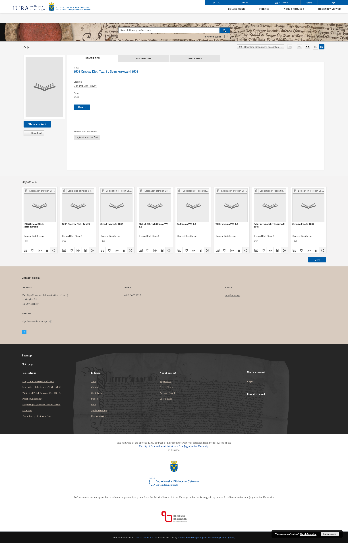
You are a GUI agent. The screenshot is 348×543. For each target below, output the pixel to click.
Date (93, 404)
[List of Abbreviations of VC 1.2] (155, 205)
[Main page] (212, 8)
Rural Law (27, 410)
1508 (76, 97)
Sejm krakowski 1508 (111, 224)
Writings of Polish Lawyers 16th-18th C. (41, 393)
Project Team (166, 387)
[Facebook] (24, 331)
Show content (37, 124)
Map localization (99, 416)
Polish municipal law (32, 398)
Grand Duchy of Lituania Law (36, 416)
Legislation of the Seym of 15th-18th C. (41, 387)
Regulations (165, 381)
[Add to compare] (289, 47)
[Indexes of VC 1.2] (193, 205)
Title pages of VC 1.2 (227, 224)
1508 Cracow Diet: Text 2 (76, 224)
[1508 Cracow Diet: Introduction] (39, 205)
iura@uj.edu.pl (232, 295)
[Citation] (307, 47)
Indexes (264, 9)
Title (93, 381)
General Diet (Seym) (85, 85)
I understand (329, 534)
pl (219, 2)
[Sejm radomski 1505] (308, 205)
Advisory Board (167, 393)
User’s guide (166, 398)
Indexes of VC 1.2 (186, 224)
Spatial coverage (99, 410)
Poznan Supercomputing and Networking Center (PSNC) (206, 537)
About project (294, 9)
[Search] (224, 30)
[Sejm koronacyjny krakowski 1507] (270, 205)
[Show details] (53, 250)
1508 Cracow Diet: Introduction (34, 225)
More (317, 259)
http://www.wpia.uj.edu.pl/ (35, 321)
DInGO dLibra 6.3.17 (145, 537)
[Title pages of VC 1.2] (231, 205)
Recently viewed (329, 9)
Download (36, 133)
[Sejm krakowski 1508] (116, 205)
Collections (236, 9)
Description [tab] (93, 58)
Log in (250, 382)
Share (309, 2)
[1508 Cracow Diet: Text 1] (44, 87)
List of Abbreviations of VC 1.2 (153, 225)
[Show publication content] (46, 250)
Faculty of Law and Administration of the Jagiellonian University (173, 446)
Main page (28, 364)
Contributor (96, 393)
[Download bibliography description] (39, 250)
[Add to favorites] (299, 47)
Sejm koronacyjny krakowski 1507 (269, 225)
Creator (95, 387)
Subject (95, 398)
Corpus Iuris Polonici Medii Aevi (38, 381)
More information (308, 534)
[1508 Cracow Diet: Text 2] (78, 205)
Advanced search (212, 36)
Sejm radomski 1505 (303, 224)
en (321, 46)
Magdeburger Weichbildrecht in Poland (41, 404)
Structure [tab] (195, 58)
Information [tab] (143, 58)
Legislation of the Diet (86, 137)
